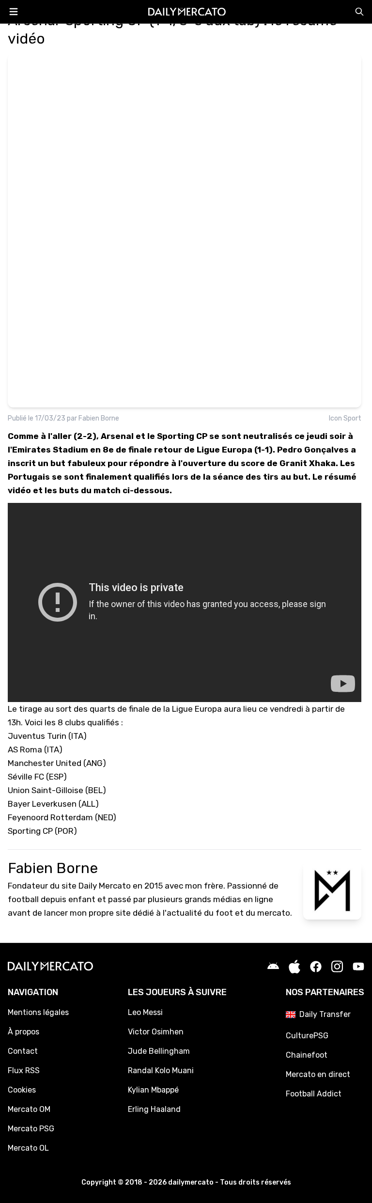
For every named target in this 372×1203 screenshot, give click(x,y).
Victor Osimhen (156, 1031)
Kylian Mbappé (153, 1089)
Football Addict (313, 1093)
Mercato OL (28, 1148)
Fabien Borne (98, 418)
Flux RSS (24, 1070)
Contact (23, 1051)
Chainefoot (306, 1055)
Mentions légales (38, 1012)
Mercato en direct (318, 1074)
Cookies (22, 1089)
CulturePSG (307, 1035)
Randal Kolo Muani (161, 1070)
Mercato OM (29, 1109)
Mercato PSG (31, 1128)
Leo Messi (145, 1012)
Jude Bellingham (159, 1051)
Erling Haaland (154, 1109)
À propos (23, 1031)
